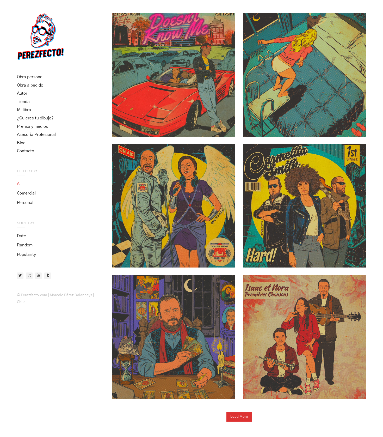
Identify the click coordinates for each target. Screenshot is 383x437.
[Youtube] (38, 275)
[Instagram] (29, 275)
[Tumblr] (47, 275)
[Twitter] (20, 275)
